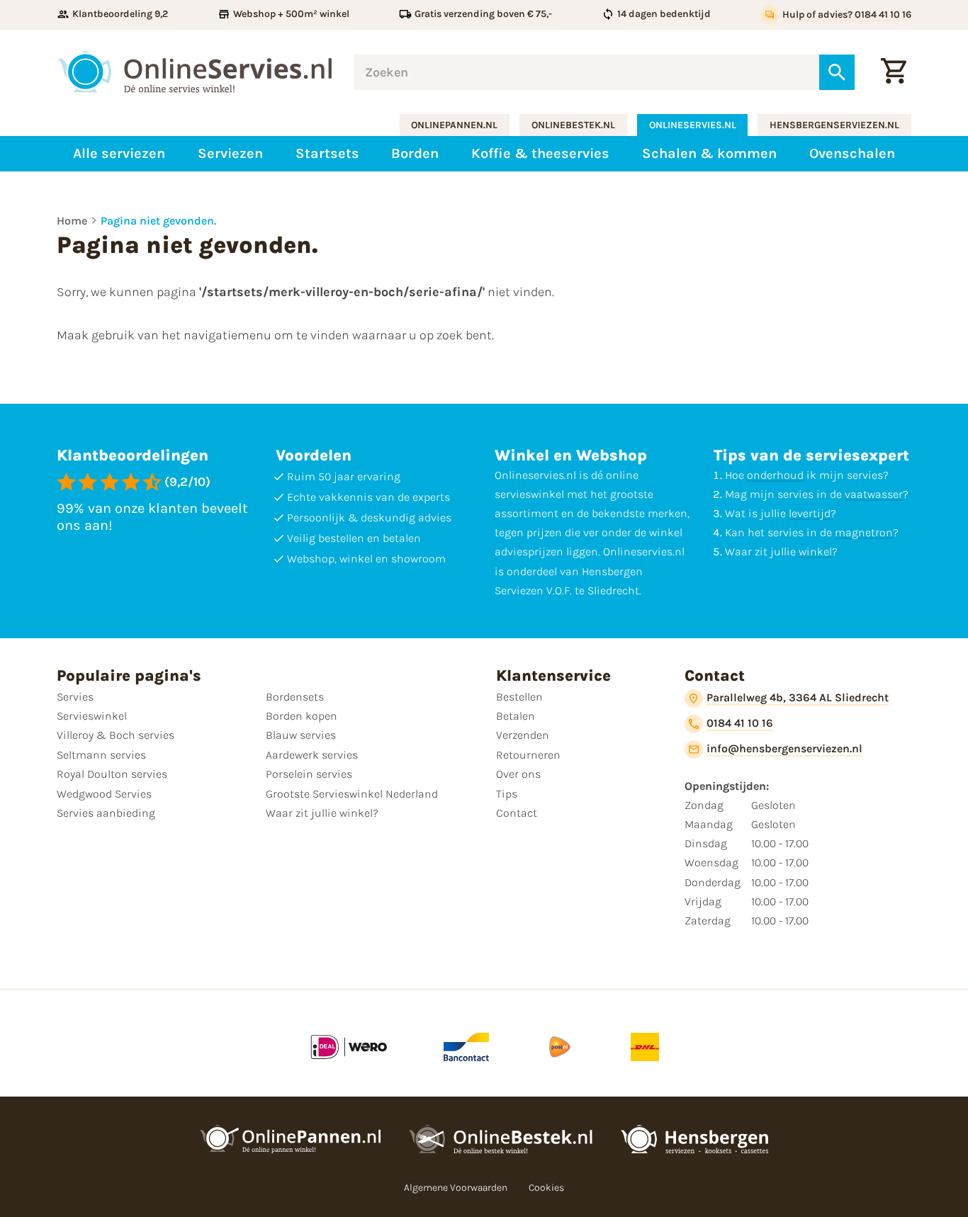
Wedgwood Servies (104, 793)
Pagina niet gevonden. (158, 220)
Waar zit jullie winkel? (322, 813)
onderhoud (775, 475)
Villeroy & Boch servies (115, 735)
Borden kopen (301, 716)
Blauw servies (301, 735)
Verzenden (522, 735)
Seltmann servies (101, 755)
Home (72, 220)
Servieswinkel (92, 716)
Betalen (515, 716)
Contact (516, 813)
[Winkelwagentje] (893, 72)
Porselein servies (309, 774)
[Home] (195, 72)
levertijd (810, 513)
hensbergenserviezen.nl (834, 125)
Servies (75, 696)
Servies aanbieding (106, 813)
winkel (815, 551)
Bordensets (295, 696)
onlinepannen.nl (454, 125)
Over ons (518, 774)
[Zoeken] (837, 72)
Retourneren (528, 755)
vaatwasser (874, 494)
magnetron (864, 532)
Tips (506, 793)
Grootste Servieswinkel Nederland (352, 793)
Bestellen (519, 696)
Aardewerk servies (312, 755)
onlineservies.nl (692, 125)
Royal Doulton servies (112, 774)
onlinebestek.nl (573, 125)
